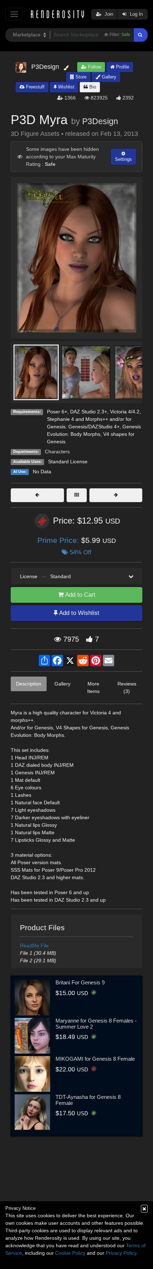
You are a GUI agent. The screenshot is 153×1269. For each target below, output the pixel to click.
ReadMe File (34, 945)
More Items (93, 687)
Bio (92, 87)
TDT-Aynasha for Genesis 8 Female (88, 1100)
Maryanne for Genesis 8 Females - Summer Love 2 (96, 1024)
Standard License (68, 461)
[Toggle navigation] (14, 14)
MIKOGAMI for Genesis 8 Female (95, 1059)
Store (80, 77)
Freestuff (34, 87)
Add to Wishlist (78, 613)
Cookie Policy (70, 1253)
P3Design (100, 121)
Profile (122, 67)
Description (28, 684)
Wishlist (65, 87)
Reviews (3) (126, 687)
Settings (123, 159)
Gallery (108, 77)
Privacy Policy (121, 1253)
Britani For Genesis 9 (80, 982)
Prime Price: (59, 540)
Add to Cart (79, 594)
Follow (93, 67)
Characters (57, 451)
